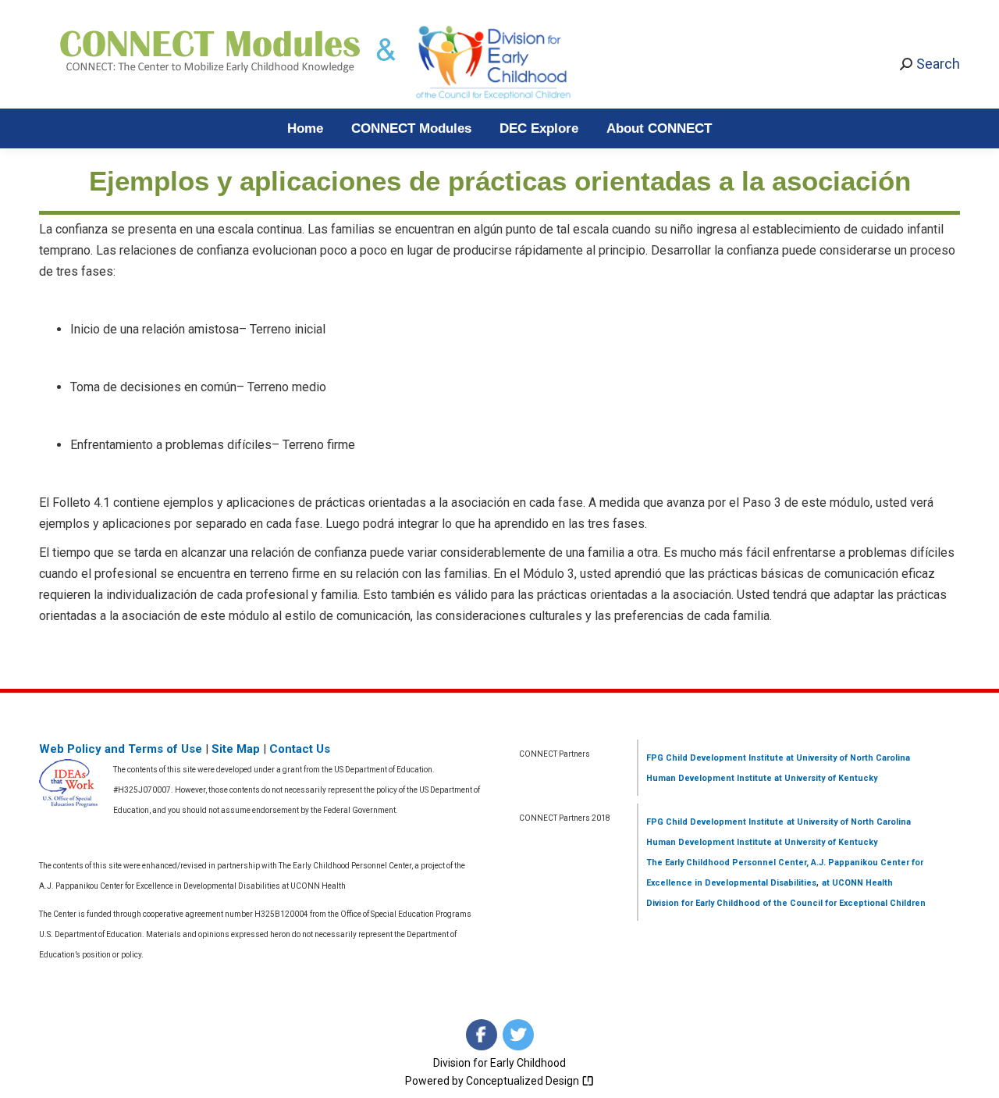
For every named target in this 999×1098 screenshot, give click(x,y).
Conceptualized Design (523, 1081)
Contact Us (299, 749)
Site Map (236, 749)
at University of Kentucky (824, 778)
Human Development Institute (709, 778)
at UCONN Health (857, 883)
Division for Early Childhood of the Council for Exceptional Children (786, 903)
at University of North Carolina (847, 758)
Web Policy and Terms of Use (120, 749)
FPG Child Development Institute (715, 758)
